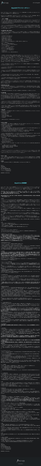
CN (35, 2)
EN (36, 2)
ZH (33, 2)
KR (39, 2)
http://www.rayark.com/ (8, 169)
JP (37, 2)
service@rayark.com (8, 170)
